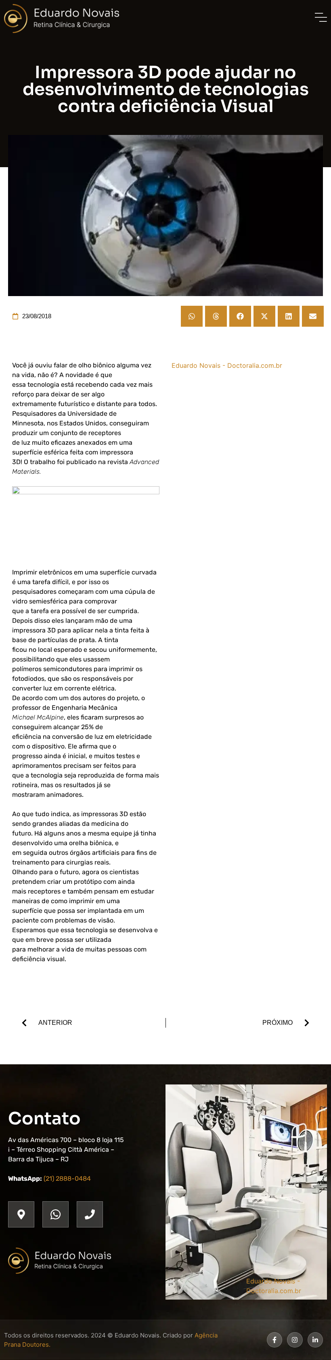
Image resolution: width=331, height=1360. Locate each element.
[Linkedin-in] (315, 1340)
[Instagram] (294, 1340)
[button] (192, 316)
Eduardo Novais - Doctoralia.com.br (227, 365)
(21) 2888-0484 (67, 1178)
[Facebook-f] (274, 1340)
